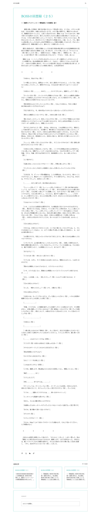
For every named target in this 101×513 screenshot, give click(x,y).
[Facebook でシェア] (22, 453)
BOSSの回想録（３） (73, 470)
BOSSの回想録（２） (48, 470)
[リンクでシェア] (33, 453)
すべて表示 (85, 463)
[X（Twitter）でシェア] (26, 453)
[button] (85, 3)
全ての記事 (16, 3)
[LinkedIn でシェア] (30, 453)
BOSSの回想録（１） (22, 470)
